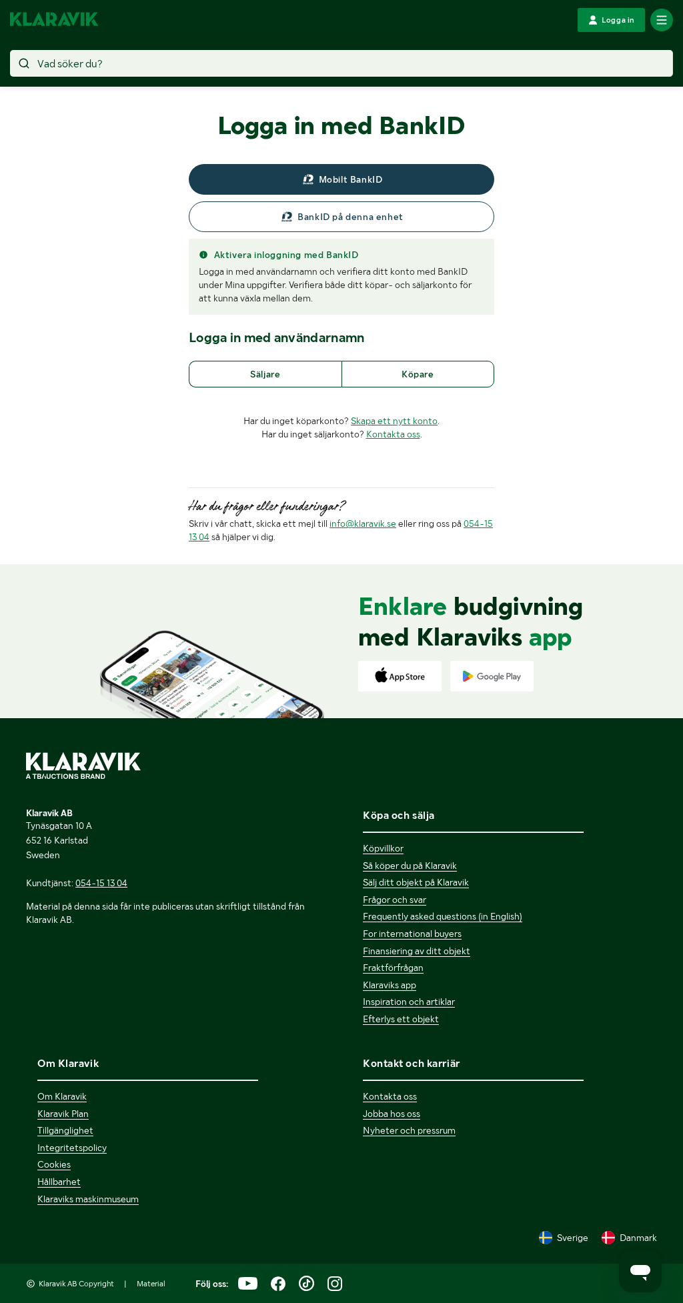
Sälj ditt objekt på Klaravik (416, 882)
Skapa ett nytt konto (394, 420)
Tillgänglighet (65, 1130)
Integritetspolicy (72, 1147)
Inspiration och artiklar (409, 1001)
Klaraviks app (389, 985)
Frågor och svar (394, 899)
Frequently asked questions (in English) (442, 916)
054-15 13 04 (101, 883)
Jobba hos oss (391, 1113)
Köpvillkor (383, 848)
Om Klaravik (62, 1096)
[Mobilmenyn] (661, 20)
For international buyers (412, 933)
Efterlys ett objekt (401, 1019)
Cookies (54, 1164)
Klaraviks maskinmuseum (88, 1199)
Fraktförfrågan (393, 967)
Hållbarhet (59, 1181)
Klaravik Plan (63, 1113)
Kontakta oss (393, 434)
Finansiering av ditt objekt (416, 951)
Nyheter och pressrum (409, 1130)
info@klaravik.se (362, 523)
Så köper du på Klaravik (410, 865)
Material (151, 1283)
